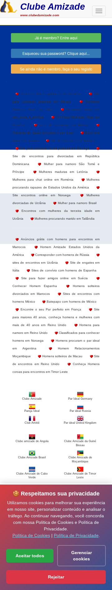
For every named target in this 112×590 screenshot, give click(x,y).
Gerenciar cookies (81, 555)
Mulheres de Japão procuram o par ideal (42, 132)
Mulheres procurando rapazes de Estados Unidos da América (56, 183)
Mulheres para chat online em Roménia (42, 179)
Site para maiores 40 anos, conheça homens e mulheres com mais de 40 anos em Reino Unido (56, 317)
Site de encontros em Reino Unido (56, 360)
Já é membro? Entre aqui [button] (56, 37)
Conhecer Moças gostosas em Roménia (50, 93)
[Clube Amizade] (8, 5)
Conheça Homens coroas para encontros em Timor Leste (56, 367)
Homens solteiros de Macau (61, 356)
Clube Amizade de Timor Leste (80, 475)
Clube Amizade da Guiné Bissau (80, 443)
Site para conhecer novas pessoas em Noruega (54, 148)
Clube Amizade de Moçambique (80, 459)
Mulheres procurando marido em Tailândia (64, 218)
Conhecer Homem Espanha (34, 286)
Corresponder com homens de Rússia (61, 254)
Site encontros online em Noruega (41, 195)
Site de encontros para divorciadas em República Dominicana (56, 160)
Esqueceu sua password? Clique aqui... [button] (56, 53)
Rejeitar (56, 576)
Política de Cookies (31, 535)
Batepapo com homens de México (70, 301)
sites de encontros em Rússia (62, 125)
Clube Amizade (52, 6)
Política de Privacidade (76, 535)
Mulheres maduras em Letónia (62, 171)
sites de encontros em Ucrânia (35, 262)
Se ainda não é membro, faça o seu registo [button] (56, 68)
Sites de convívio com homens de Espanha (63, 270)
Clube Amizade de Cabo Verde (32, 475)
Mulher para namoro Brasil (76, 203)
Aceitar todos (30, 555)
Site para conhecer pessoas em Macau (56, 97)
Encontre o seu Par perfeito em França (50, 309)
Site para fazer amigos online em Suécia (53, 278)
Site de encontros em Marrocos (72, 140)
